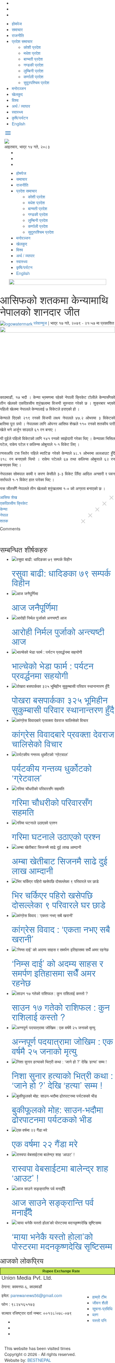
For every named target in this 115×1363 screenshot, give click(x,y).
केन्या (3, 509)
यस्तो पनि (99, 1320)
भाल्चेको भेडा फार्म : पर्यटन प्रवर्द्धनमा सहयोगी (52, 670)
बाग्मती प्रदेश (33, 59)
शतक (4, 521)
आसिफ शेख (8, 497)
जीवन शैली (100, 1303)
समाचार (17, 29)
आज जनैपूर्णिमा (35, 607)
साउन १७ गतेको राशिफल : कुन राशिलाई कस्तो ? (61, 1012)
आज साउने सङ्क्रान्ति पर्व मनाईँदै (53, 1207)
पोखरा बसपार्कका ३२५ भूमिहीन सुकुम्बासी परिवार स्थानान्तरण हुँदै (63, 704)
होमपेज (17, 23)
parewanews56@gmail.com (36, 1295)
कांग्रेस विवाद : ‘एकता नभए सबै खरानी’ (61, 934)
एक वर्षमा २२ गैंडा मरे (45, 1143)
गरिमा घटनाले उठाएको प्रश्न (56, 836)
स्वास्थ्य (17, 112)
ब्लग (95, 1314)
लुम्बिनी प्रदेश (33, 71)
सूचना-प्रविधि (102, 1308)
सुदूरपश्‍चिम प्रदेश (36, 82)
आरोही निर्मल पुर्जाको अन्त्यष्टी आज (58, 636)
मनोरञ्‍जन (19, 88)
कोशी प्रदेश (32, 47)
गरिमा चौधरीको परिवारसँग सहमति (52, 807)
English (18, 124)
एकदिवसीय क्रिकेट (14, 503)
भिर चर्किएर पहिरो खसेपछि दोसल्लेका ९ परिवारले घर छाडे (58, 900)
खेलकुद (17, 94)
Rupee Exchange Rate (60, 1271)
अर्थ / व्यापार (21, 106)
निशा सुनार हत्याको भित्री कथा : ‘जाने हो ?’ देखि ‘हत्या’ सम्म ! (62, 1080)
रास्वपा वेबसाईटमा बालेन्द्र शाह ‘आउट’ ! (60, 1173)
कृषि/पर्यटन (20, 118)
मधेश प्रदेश (32, 53)
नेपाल (4, 515)
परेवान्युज (40, 323)
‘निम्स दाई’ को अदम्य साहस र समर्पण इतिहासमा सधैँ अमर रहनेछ (57, 973)
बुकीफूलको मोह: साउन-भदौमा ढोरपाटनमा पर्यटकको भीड (57, 1114)
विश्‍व (15, 100)
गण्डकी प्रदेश (33, 65)
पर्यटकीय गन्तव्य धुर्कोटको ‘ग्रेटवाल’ (52, 773)
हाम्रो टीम (99, 1297)
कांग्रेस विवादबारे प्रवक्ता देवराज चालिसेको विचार (63, 739)
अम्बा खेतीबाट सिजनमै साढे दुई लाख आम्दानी (59, 865)
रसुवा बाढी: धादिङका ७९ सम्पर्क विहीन (61, 578)
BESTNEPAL (39, 1360)
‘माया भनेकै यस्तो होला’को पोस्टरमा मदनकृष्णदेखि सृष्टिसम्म (62, 1241)
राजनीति (18, 35)
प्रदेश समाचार (22, 41)
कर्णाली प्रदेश (33, 76)
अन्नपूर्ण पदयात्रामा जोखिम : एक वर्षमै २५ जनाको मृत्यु (62, 1046)
